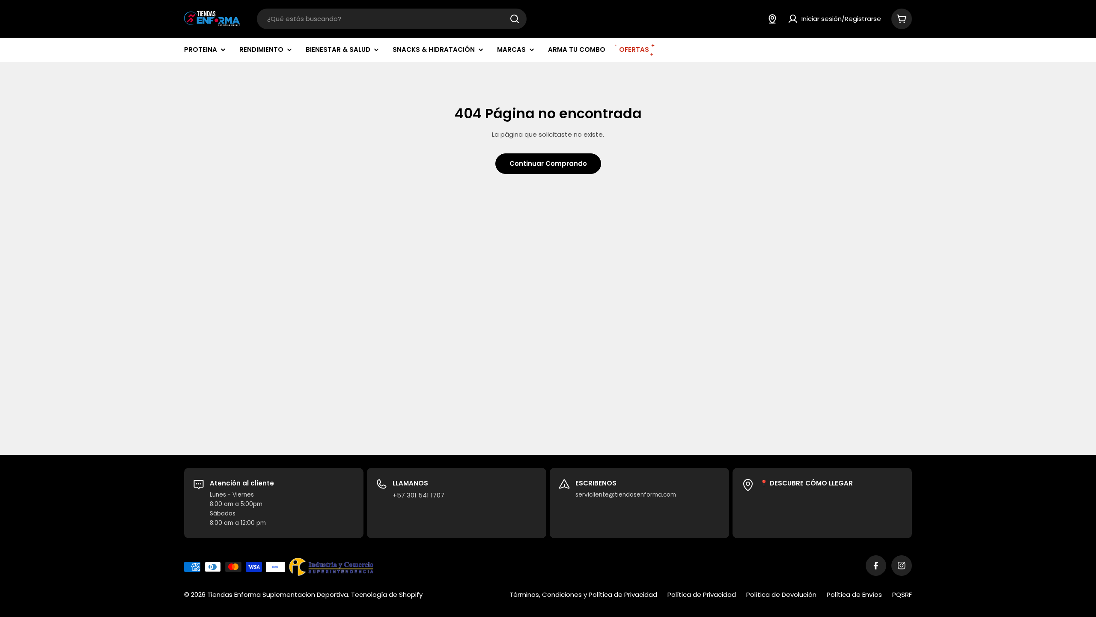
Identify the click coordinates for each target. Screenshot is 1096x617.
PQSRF (902, 594)
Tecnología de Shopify (387, 594)
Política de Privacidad (701, 594)
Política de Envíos (854, 594)
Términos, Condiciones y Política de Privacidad (583, 594)
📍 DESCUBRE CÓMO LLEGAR (806, 483)
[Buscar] (514, 19)
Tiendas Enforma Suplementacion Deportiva (277, 594)
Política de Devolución (781, 594)
